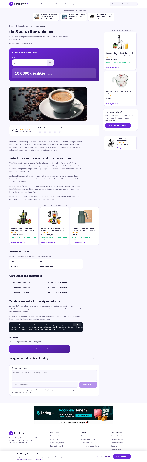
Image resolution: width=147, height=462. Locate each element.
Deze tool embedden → (118, 125)
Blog (72, 4)
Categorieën (46, 4)
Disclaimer (114, 446)
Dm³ (13, 57)
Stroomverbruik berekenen (90, 446)
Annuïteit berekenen (88, 439)
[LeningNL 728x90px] (73, 415)
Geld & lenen (55, 439)
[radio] (40, 132)
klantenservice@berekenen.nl (22, 392)
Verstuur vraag (88, 385)
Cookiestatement (117, 443)
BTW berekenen (86, 443)
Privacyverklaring (117, 439)
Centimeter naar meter (89, 436)
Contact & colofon (117, 436)
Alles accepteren (122, 456)
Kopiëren (77, 325)
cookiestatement (22, 459)
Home (35, 4)
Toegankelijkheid (117, 449)
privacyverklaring (37, 459)
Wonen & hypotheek (57, 443)
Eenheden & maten (22, 26)
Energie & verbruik (56, 446)
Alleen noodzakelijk (103, 456)
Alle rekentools (61, 4)
